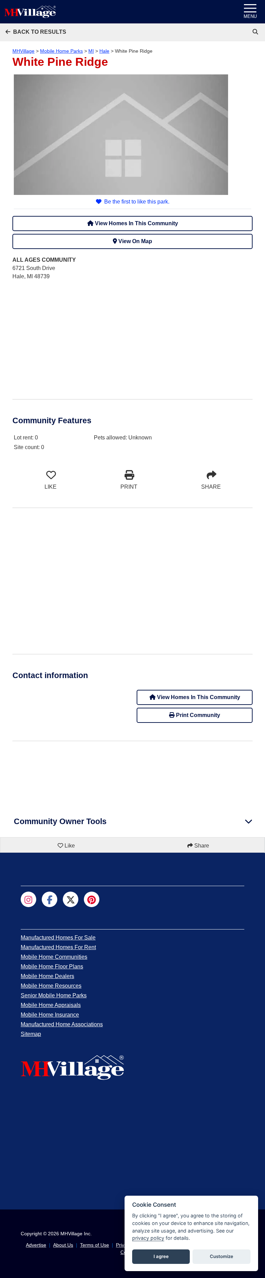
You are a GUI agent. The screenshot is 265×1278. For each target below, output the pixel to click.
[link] (256, 31)
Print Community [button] (197, 715)
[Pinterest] (91, 899)
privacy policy (148, 1238)
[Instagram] (28, 899)
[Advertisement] (132, 334)
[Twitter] (70, 899)
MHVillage (23, 51)
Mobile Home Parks (61, 51)
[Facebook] (49, 899)
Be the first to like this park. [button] (136, 202)
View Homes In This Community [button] (136, 223)
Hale (104, 51)
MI (91, 51)
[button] (36, 31)
